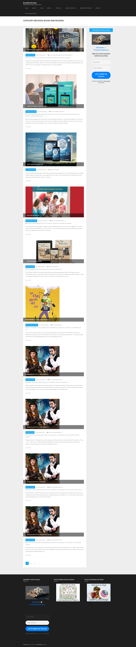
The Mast (72, 489)
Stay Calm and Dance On (35, 164)
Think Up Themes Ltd (31, 644)
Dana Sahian (66, 114)
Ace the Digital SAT (33, 215)
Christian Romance (53, 327)
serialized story (58, 382)
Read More (28, 68)
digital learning (72, 114)
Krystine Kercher (41, 55)
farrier (52, 269)
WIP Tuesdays (78, 489)
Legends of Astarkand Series (65, 55)
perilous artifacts (42, 382)
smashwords (67, 57)
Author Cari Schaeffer (32, 327)
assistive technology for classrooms (45, 114)
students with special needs (37, 116)
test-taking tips (67, 223)
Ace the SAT (55, 223)
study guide (61, 223)
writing (60, 379)
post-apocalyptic (50, 382)
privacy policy (107, 81)
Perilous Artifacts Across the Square (39, 534)
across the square (31, 542)
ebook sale (38, 57)
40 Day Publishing (31, 269)
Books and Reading (53, 55)
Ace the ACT (49, 223)
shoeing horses (58, 269)
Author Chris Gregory (40, 269)
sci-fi (58, 435)
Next (38, 563)
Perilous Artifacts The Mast (36, 481)
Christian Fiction (45, 327)
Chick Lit (39, 327)
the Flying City (73, 435)
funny (70, 327)
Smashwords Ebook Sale (35, 49)
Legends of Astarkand (52, 57)
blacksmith (48, 269)
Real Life (62, 111)
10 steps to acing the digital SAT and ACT (36, 223)
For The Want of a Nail (34, 261)
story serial (67, 435)
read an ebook (60, 57)
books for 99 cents (31, 57)
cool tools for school (58, 114)
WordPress (44, 644)
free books (44, 57)
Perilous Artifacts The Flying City (38, 427)
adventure (29, 382)
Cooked (67, 327)
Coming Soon (61, 327)
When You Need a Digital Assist (37, 106)
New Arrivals (35, 382)
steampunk (64, 382)
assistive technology (31, 114)
